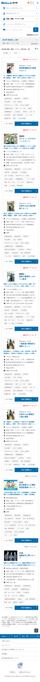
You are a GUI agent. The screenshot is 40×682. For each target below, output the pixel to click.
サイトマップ (6, 645)
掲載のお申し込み (24, 672)
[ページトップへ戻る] (36, 631)
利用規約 (4, 654)
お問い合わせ (6, 641)
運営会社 (12, 672)
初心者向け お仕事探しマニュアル (12, 649)
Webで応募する (26, 124)
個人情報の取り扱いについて (10, 658)
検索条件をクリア (32, 35)
